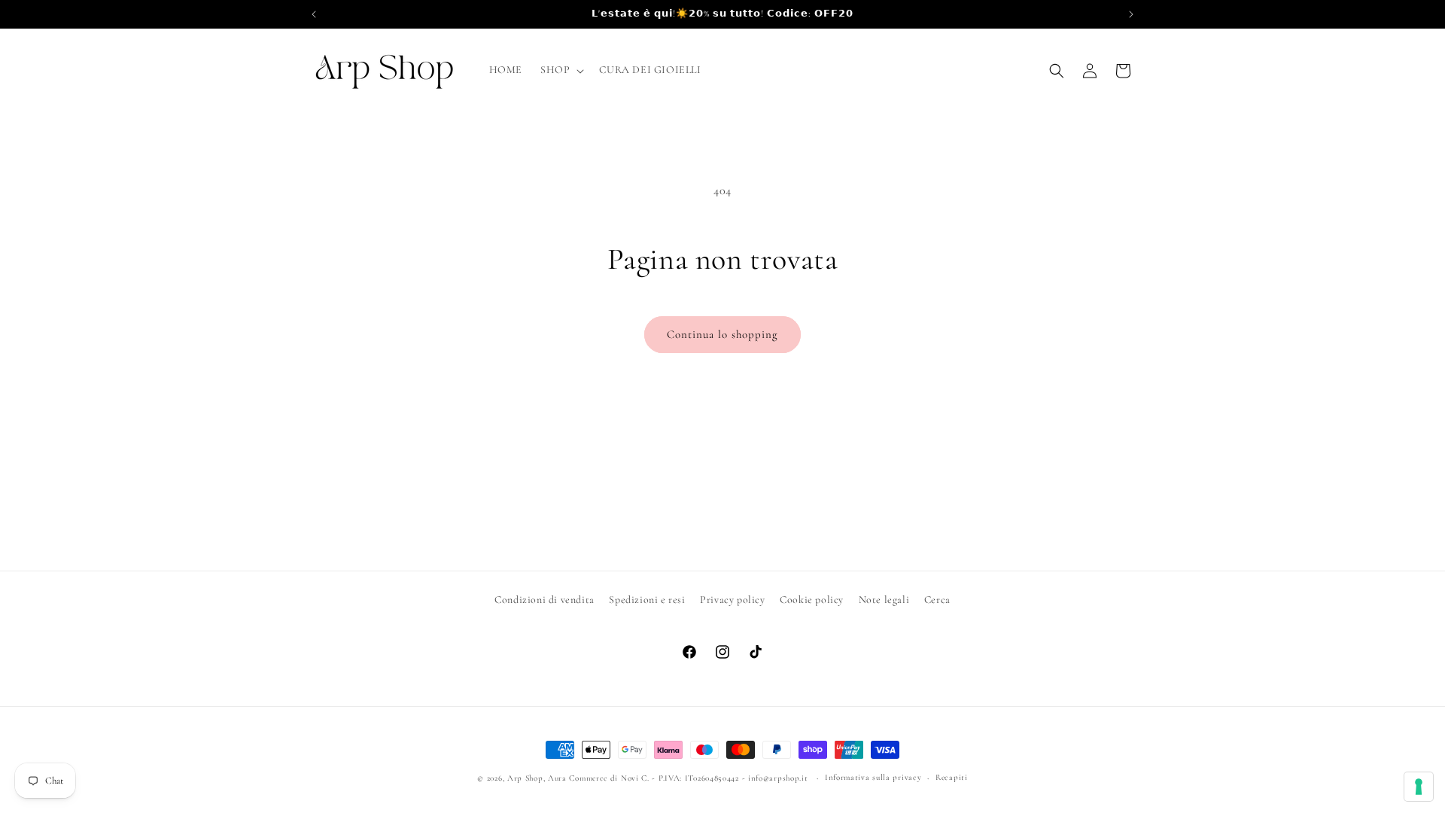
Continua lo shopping (722, 334)
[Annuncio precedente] (313, 14)
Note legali (884, 599)
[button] (560, 70)
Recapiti (951, 777)
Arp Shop (525, 778)
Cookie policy (812, 599)
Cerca (937, 599)
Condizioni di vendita (544, 599)
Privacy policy (732, 599)
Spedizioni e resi (647, 599)
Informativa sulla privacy (873, 777)
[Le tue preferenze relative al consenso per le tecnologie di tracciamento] (1418, 786)
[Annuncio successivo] (1131, 14)
